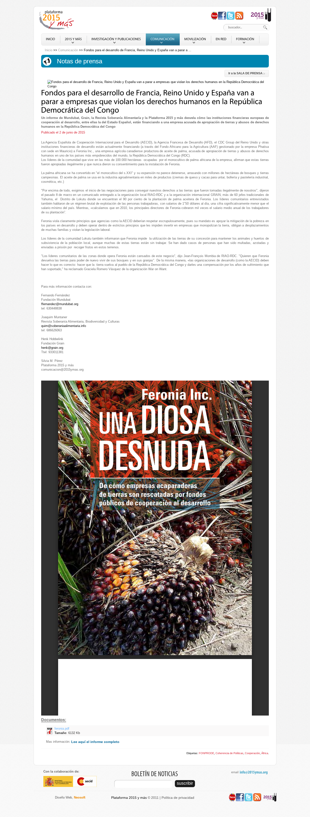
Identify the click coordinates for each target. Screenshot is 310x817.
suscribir (185, 783)
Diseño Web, (70, 797)
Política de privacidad (178, 798)
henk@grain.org (52, 348)
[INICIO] (50, 39)
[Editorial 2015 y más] (261, 10)
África (264, 753)
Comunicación (68, 50)
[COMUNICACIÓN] (163, 39)
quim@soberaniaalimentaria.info (63, 326)
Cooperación (252, 753)
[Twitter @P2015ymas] (230, 13)
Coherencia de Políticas (229, 753)
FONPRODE (206, 753)
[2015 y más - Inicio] (57, 20)
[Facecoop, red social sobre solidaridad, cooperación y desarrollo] (214, 13)
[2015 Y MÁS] (73, 39)
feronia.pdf (67, 731)
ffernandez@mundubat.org (59, 304)
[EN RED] (221, 39)
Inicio (48, 50)
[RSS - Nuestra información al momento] (239, 13)
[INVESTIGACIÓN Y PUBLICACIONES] (116, 39)
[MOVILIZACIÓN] (195, 39)
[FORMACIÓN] (245, 39)
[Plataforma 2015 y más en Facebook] (222, 13)
